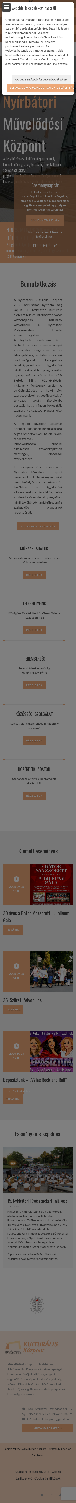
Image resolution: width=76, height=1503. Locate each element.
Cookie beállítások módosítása (41, 79)
